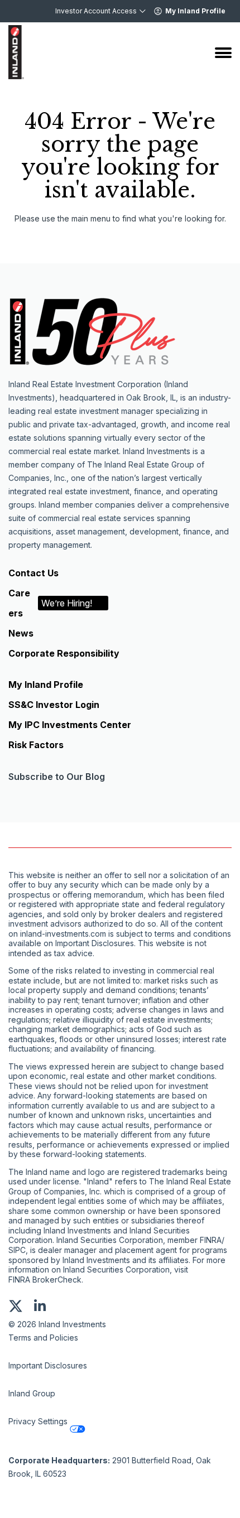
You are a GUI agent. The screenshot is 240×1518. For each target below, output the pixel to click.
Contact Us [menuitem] (33, 573)
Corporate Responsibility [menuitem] (63, 653)
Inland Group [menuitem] (31, 1393)
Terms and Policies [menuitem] (43, 1337)
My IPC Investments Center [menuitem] (69, 724)
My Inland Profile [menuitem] (45, 684)
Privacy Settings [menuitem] (38, 1421)
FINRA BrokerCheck (44, 1279)
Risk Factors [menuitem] (36, 744)
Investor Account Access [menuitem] (96, 11)
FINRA (211, 1240)
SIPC (17, 1250)
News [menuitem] (20, 633)
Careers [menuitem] (50, 603)
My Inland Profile (195, 11)
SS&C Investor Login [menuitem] (53, 704)
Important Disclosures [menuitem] (47, 1365)
